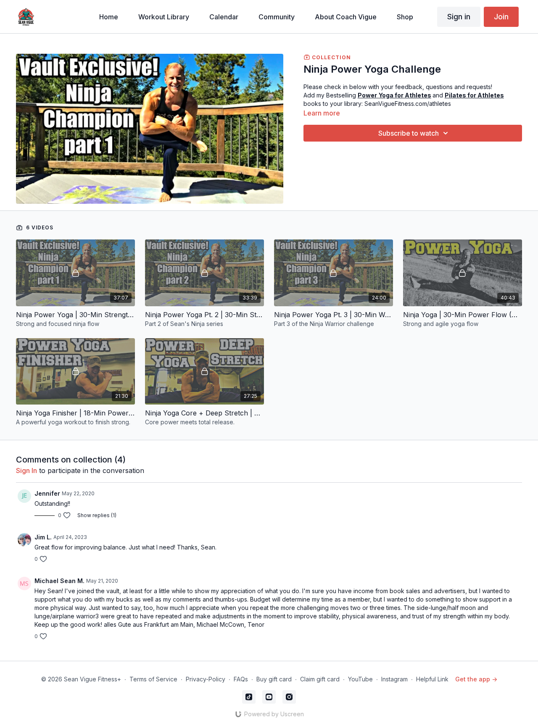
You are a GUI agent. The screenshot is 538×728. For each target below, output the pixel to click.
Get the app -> (476, 679)
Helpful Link (432, 679)
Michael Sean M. (59, 580)
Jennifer (47, 493)
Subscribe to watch (408, 133)
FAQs (241, 679)
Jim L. (43, 537)
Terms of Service (153, 679)
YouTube (360, 679)
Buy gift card (274, 679)
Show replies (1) (96, 515)
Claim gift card (320, 679)
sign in (26, 470)
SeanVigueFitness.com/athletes (407, 103)
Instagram (394, 679)
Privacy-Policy (205, 679)
